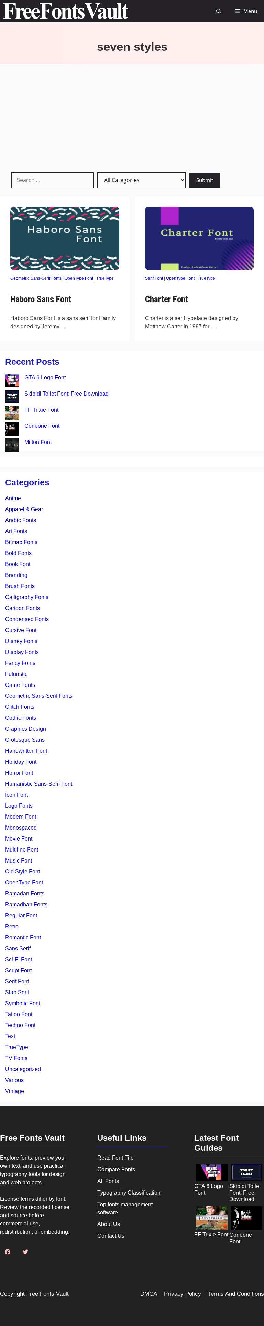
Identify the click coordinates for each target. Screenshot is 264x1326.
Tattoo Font (18, 1014)
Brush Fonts (20, 586)
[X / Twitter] (25, 1251)
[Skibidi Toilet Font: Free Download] (12, 398)
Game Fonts (20, 685)
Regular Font (21, 915)
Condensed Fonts (27, 619)
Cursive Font (20, 630)
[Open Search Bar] (218, 11)
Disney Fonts (21, 641)
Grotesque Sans (25, 740)
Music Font (18, 861)
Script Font (18, 970)
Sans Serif (18, 948)
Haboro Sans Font (40, 299)
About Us (108, 1224)
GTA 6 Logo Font (45, 377)
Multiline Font (21, 850)
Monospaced (21, 828)
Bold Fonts (18, 553)
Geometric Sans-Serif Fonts (36, 278)
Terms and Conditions (236, 1294)
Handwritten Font (26, 751)
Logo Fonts (19, 806)
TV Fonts (16, 1058)
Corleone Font (41, 426)
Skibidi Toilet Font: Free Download (66, 394)
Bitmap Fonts (21, 542)
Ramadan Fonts (24, 893)
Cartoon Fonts (22, 608)
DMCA (148, 1294)
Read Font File (115, 1158)
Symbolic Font (22, 1003)
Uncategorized (23, 1069)
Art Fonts (16, 531)
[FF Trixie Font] (12, 414)
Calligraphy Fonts (26, 597)
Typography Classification (129, 1193)
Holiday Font (20, 762)
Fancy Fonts (20, 663)
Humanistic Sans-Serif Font (38, 784)
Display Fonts (22, 652)
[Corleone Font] (12, 430)
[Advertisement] (132, 116)
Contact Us (110, 1236)
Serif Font (154, 278)
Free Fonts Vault (47, 1294)
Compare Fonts (116, 1169)
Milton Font (38, 442)
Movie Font (18, 839)
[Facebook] (7, 1251)
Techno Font (20, 1025)
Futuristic (16, 674)
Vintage (14, 1091)
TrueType (105, 278)
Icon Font (16, 795)
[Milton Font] (12, 446)
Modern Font (20, 817)
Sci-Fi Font (18, 959)
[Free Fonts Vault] (65, 11)
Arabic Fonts (20, 520)
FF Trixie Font (41, 410)
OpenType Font (79, 278)
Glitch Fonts (19, 707)
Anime (13, 498)
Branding (16, 575)
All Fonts (108, 1181)
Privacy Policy (182, 1294)
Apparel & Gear (24, 509)
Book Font (17, 564)
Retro (12, 926)
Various (14, 1080)
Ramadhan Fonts (26, 904)
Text (10, 1036)
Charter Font (166, 299)
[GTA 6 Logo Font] (12, 382)
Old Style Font (22, 872)
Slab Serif (17, 992)
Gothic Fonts (20, 718)
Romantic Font (23, 937)
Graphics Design (25, 729)
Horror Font (19, 773)
